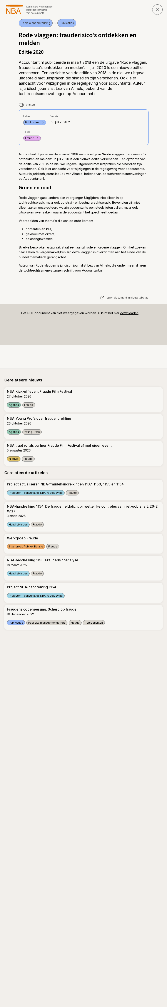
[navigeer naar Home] (29, 9)
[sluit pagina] (157, 9)
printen (30, 104)
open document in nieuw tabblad (128, 297)
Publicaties (67, 23)
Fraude (29, 138)
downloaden (129, 313)
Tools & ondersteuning (35, 23)
